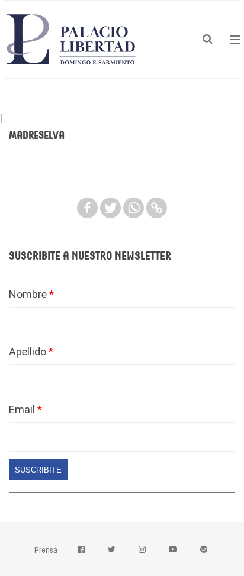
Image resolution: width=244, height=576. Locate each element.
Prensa (45, 550)
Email (23, 409)
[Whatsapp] (133, 208)
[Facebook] (87, 208)
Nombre (29, 294)
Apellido (29, 351)
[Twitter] (110, 208)
